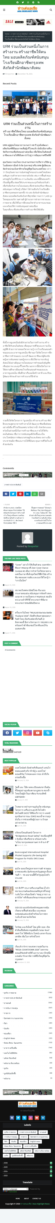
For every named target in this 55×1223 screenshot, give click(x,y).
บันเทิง (28, 1028)
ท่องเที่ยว (28, 1033)
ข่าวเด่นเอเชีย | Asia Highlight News (35, 1204)
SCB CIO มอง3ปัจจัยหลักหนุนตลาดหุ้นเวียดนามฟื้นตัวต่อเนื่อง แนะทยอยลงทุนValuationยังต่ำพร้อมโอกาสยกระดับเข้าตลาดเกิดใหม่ (32, 912)
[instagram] (28, 2)
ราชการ (28, 1013)
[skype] (38, 2)
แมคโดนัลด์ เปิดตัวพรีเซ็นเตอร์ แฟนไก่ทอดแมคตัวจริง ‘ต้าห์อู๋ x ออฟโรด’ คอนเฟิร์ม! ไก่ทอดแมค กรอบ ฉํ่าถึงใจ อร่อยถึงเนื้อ (32, 773)
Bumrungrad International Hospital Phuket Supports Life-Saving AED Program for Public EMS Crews (32, 855)
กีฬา (28, 1023)
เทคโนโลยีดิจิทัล (28, 1053)
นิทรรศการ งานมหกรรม (28, 1018)
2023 (28, 1176)
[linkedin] (43, 1118)
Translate (12, 1191)
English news (28, 1038)
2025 (28, 1167)
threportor (9, 74)
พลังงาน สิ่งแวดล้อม (28, 1063)
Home (7, 34)
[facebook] (17, 2)
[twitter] (23, 2)
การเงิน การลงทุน (28, 1008)
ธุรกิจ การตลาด (28, 993)
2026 (28, 1163)
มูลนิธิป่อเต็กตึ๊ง (28, 1073)
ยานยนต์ (28, 1003)
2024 (28, 1171)
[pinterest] (33, 2)
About (26, 1199)
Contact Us (36, 1199)
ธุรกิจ (28, 1068)
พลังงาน (28, 1078)
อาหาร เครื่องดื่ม (28, 1048)
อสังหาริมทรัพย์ (28, 1058)
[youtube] (37, 733)
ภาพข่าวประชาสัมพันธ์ (19, 34)
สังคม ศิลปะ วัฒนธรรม (28, 1043)
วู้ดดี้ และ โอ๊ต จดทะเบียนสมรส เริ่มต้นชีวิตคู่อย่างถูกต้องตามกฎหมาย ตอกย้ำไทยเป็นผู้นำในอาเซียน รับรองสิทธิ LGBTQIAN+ (32, 792)
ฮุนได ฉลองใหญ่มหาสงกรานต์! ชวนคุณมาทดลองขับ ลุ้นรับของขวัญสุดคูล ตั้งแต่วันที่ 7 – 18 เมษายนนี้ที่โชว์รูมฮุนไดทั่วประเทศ (33, 873)
